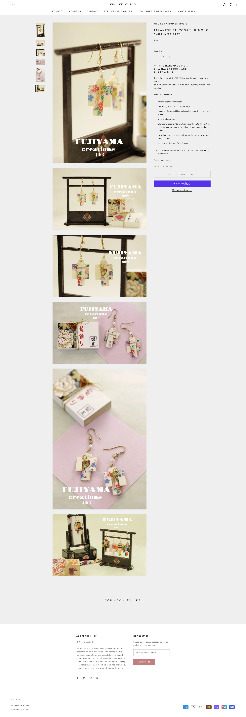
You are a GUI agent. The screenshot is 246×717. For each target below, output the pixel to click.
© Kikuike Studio (21, 706)
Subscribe (144, 662)
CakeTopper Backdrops (155, 11)
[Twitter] (167, 166)
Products (57, 11)
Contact (92, 11)
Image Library (186, 11)
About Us (75, 11)
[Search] (231, 4)
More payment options (182, 190)
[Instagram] (91, 677)
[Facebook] (163, 166)
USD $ (10, 4)
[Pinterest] (171, 166)
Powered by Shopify (20, 709)
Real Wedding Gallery (119, 11)
